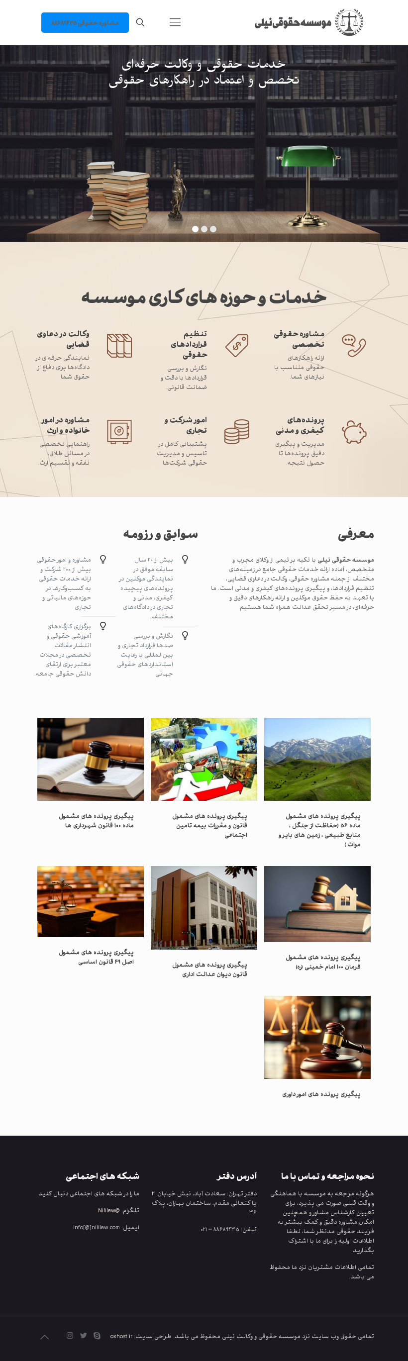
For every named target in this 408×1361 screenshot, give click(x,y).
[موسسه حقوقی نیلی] (304, 22)
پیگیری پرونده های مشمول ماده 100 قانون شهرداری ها (96, 820)
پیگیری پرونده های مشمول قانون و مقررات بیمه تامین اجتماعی (209, 825)
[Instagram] (70, 1335)
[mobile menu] (175, 22)
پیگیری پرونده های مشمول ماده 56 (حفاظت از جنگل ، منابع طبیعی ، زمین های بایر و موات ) (320, 830)
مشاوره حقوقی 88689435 (85, 22)
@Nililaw (109, 1210)
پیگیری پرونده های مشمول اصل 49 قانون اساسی (96, 956)
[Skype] (97, 1335)
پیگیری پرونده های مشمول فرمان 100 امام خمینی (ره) (323, 961)
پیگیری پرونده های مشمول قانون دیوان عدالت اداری (209, 969)
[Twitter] (83, 1335)
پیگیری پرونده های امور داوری (321, 1093)
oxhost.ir (121, 1336)
